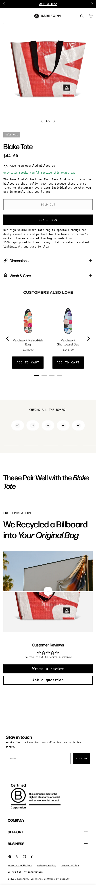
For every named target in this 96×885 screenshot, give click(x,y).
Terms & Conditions (20, 865)
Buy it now (48, 219)
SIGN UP (81, 758)
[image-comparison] (48, 591)
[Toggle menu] (5, 15)
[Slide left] (42, 121)
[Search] (81, 15)
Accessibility (70, 865)
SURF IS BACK (48, 3)
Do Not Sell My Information (25, 872)
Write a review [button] (48, 669)
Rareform (22, 879)
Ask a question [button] (48, 680)
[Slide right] (54, 121)
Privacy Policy (46, 865)
